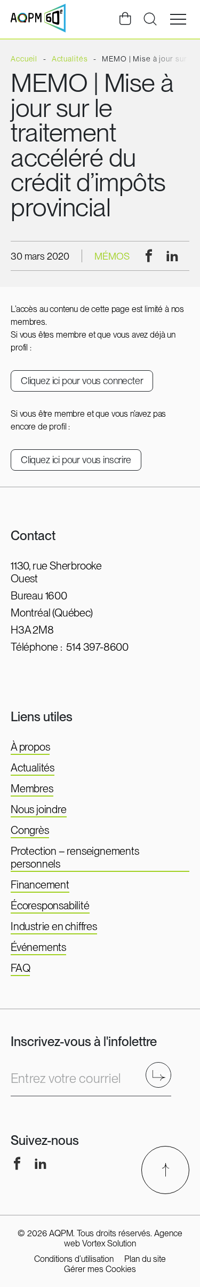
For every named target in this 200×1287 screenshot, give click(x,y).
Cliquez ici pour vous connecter (82, 380)
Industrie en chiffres (54, 926)
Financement (40, 884)
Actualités (32, 767)
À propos (30, 746)
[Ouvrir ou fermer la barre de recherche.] (149, 19)
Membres (32, 788)
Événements (38, 947)
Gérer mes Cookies (100, 1269)
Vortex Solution (109, 1243)
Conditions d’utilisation (74, 1259)
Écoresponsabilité (50, 905)
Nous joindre (39, 809)
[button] (178, 19)
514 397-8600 (97, 647)
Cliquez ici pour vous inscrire (76, 459)
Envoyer (162, 1074)
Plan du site (145, 1259)
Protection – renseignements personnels (75, 857)
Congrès (30, 830)
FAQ (20, 968)
